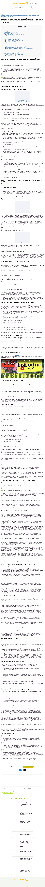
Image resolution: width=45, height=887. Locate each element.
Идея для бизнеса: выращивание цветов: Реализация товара (19, 48)
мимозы (17, 355)
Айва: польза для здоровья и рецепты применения (26, 859)
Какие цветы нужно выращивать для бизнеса (16, 47)
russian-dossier (20, 3)
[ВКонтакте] (20, 770)
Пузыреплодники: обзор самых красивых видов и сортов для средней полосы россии (25, 821)
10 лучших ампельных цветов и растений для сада (25, 871)
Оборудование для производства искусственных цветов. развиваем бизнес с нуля (22, 210)
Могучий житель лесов (25, 829)
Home (3, 14)
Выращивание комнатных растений (14, 38)
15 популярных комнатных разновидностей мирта (26, 835)
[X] (25, 770)
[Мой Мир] (23, 770)
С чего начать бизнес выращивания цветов (22, 101)
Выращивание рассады (11, 41)
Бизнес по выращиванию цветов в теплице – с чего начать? (17, 45)
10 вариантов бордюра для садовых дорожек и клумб (25, 804)
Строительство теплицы (11, 50)
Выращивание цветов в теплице (13, 39)
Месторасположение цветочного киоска (15, 34)
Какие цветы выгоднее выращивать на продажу (14, 36)
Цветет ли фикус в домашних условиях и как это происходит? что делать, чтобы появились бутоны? (26, 844)
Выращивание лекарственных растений (15, 40)
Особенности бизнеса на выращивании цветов (14, 54)
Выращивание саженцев (11, 42)
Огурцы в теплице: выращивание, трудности (22, 242)
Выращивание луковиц (11, 43)
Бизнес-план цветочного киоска (11, 33)
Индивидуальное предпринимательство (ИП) (16, 31)
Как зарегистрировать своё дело (11, 29)
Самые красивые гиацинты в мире (26, 852)
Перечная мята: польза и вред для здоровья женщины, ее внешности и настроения (26, 812)
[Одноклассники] (21, 770)
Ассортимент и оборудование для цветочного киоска (18, 35)
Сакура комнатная (24, 864)
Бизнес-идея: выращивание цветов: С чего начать (15, 46)
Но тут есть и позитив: (11, 55)
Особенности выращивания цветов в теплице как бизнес (16, 28)
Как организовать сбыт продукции (11, 53)
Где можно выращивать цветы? (10, 32)
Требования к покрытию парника (13, 52)
